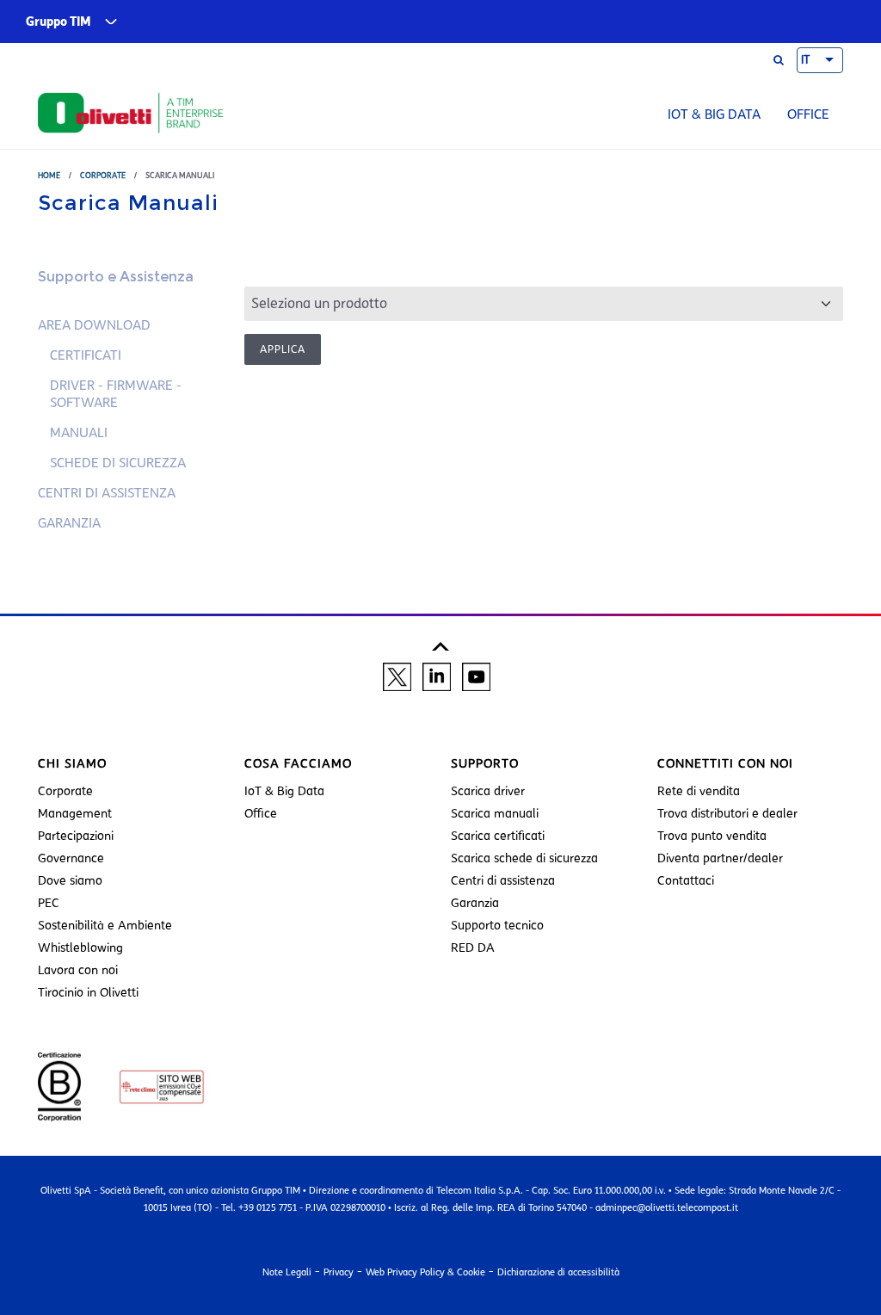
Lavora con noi (78, 970)
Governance (71, 858)
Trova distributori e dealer (727, 813)
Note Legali (286, 1272)
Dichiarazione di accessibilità (558, 1272)
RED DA (473, 948)
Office (808, 114)
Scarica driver (488, 791)
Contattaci (685, 881)
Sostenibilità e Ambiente (105, 925)
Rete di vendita (698, 791)
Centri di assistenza (107, 493)
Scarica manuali (495, 813)
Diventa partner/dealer (720, 858)
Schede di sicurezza (118, 463)
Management (75, 813)
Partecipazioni (76, 836)
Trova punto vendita (712, 836)
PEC (48, 903)
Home (49, 175)
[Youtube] (476, 676)
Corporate (103, 175)
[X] (397, 676)
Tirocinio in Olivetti (88, 992)
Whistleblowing (80, 948)
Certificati (85, 355)
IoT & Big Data (714, 114)
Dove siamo (70, 881)
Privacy (338, 1272)
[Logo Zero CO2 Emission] (144, 1086)
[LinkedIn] (436, 676)
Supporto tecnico (497, 925)
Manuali (79, 433)
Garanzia (69, 523)
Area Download (94, 325)
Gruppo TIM (58, 22)
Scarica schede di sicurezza (524, 858)
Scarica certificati (498, 836)
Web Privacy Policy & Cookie (425, 1272)
